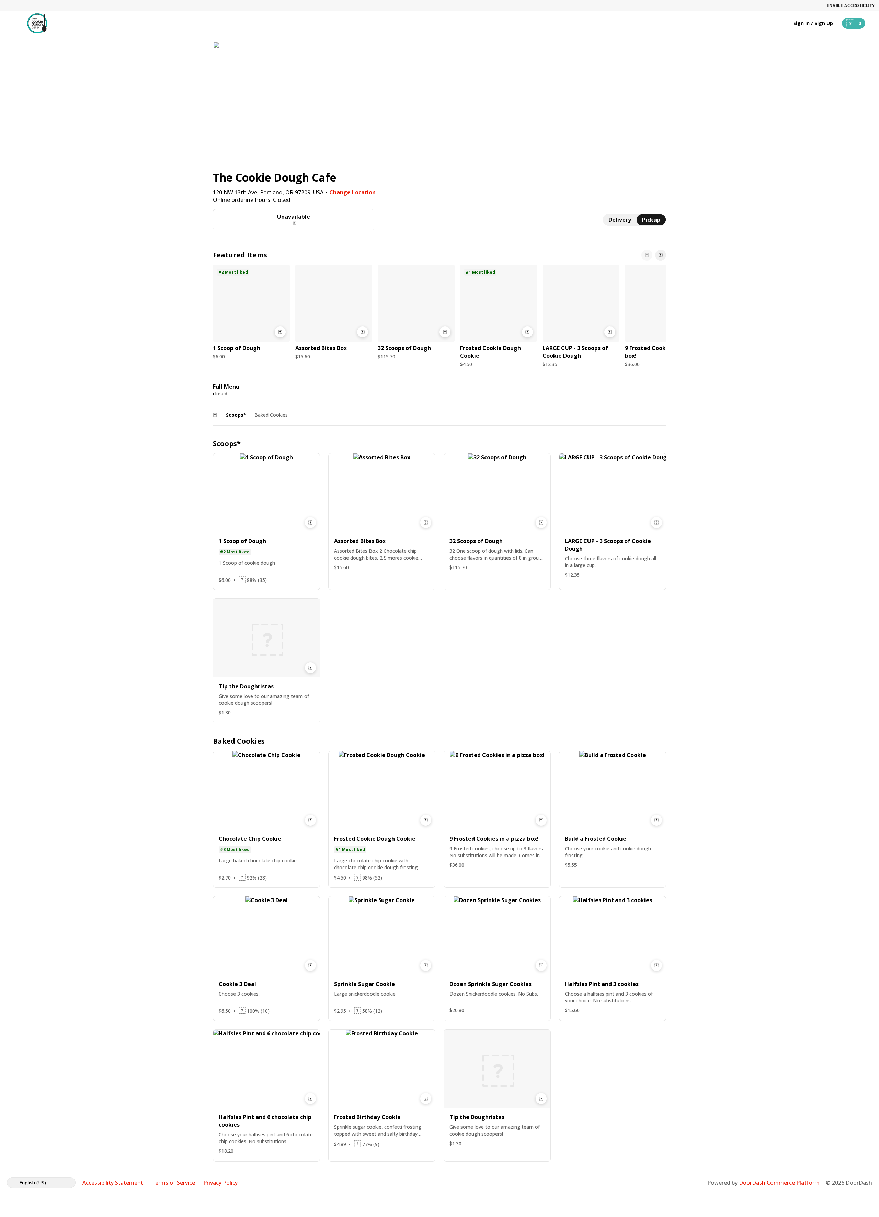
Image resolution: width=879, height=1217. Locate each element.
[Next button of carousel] (660, 255)
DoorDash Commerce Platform (779, 1182)
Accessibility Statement (112, 1182)
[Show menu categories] (214, 415)
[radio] (620, 219)
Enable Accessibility (851, 5)
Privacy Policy (220, 1182)
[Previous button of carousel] (646, 255)
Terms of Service (173, 1182)
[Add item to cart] (280, 331)
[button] (251, 314)
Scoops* (236, 415)
